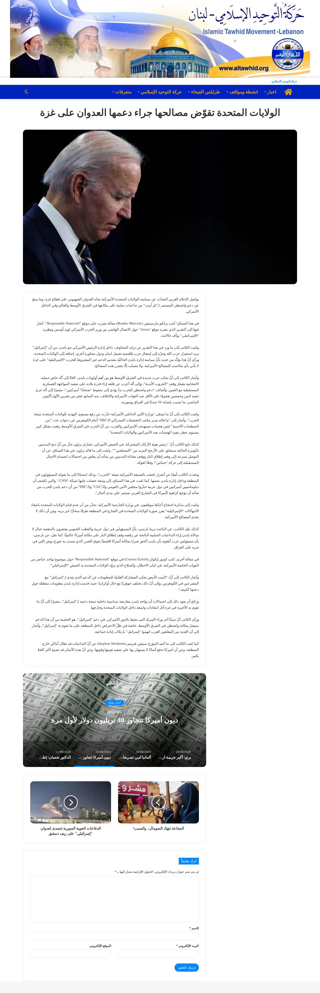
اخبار (271, 91)
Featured (114, 698)
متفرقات (123, 91)
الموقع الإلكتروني (100, 946)
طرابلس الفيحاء (205, 91)
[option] (114, 720)
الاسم (194, 928)
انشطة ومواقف (244, 91)
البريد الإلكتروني (187, 946)
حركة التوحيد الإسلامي (161, 91)
